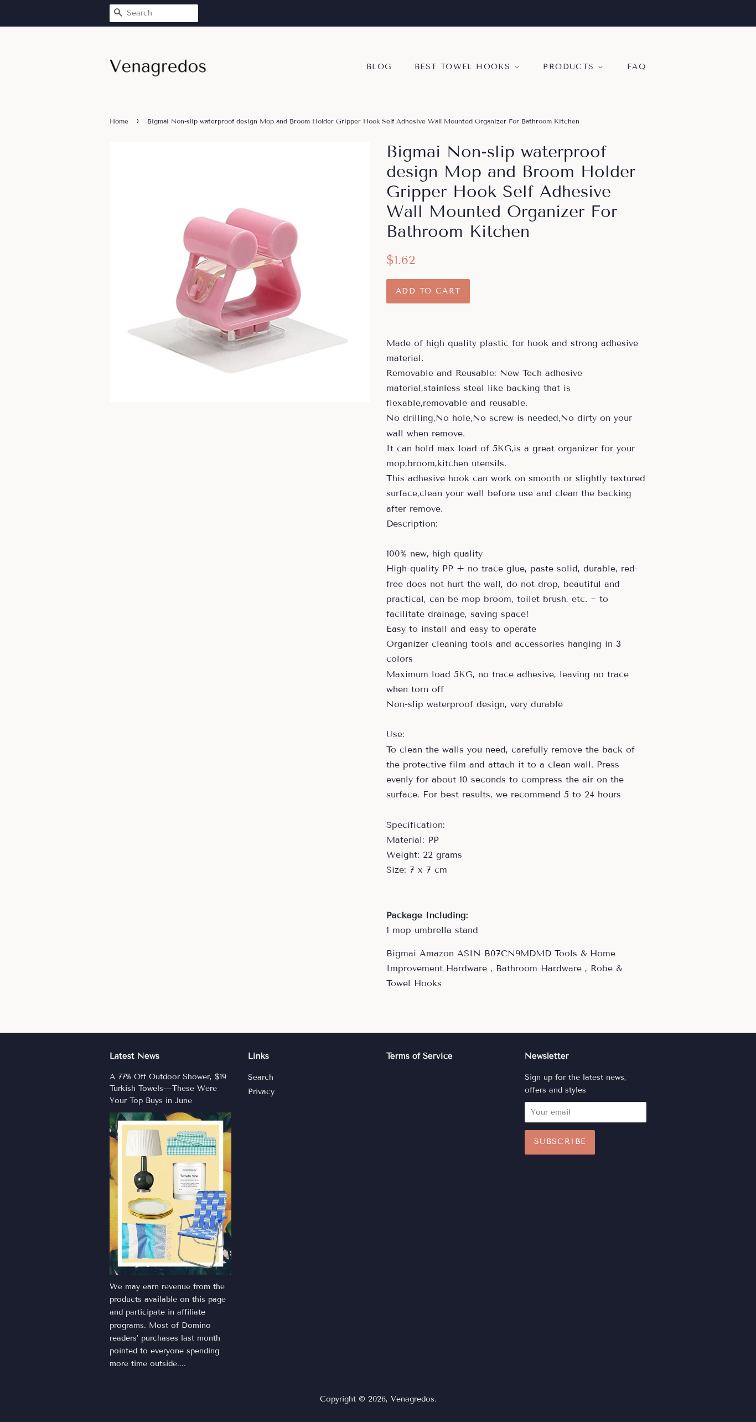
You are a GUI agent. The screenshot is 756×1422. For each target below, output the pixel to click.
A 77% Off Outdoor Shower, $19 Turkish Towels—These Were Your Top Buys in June (168, 1089)
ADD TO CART (428, 291)
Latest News (134, 1056)
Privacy (261, 1091)
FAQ (636, 66)
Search (260, 1077)
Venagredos (412, 1399)
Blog (379, 66)
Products (570, 66)
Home (119, 121)
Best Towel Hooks (464, 66)
